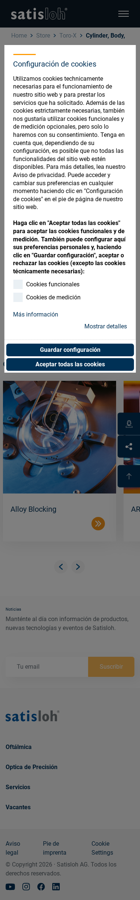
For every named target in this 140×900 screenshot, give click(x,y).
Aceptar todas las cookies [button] (70, 364)
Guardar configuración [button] (70, 349)
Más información (35, 314)
